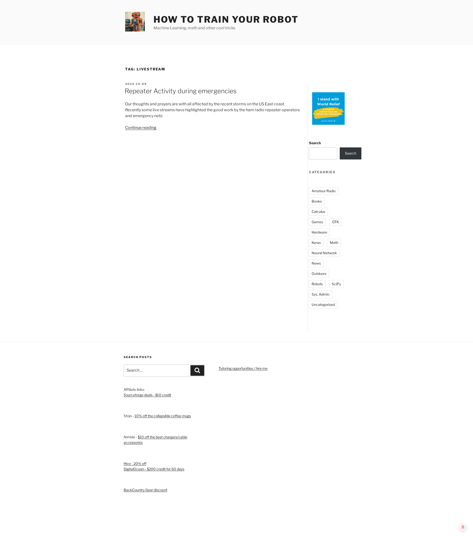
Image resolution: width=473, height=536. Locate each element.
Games (317, 222)
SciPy (336, 284)
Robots (317, 284)
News (316, 263)
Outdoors (319, 273)
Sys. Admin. (321, 294)
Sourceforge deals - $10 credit (147, 395)
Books (317, 201)
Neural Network (324, 253)
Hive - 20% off (135, 463)
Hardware (319, 232)
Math (334, 242)
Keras (316, 242)
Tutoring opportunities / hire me (243, 368)
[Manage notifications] (463, 527)
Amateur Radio (324, 191)
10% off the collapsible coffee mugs (163, 416)
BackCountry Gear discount (145, 490)
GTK (335, 222)
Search (315, 143)
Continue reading (140, 127)
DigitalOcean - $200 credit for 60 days (154, 469)
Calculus (318, 211)
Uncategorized (323, 304)
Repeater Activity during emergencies (180, 91)
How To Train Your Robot (226, 19)
